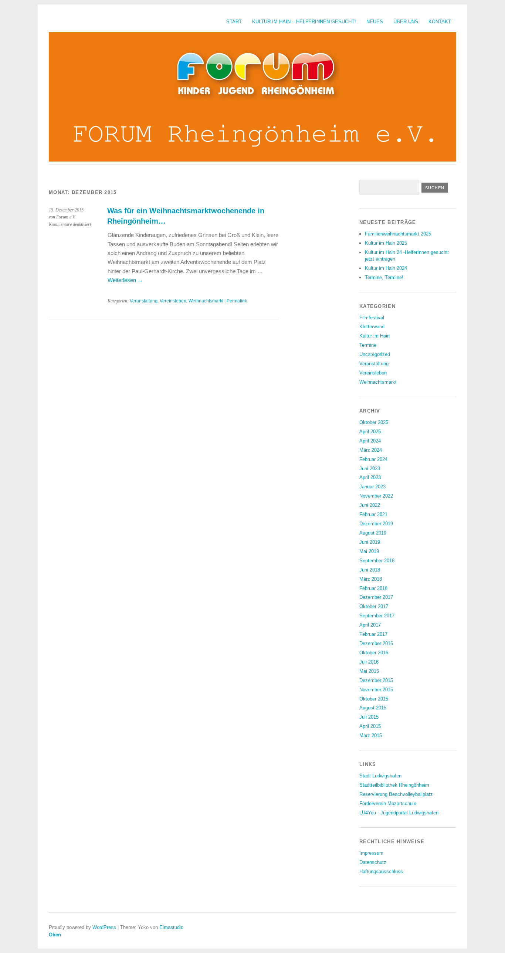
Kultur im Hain (374, 336)
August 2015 (372, 707)
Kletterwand (371, 326)
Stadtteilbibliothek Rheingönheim (394, 785)
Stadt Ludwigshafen (380, 776)
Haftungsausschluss (381, 871)
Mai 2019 (369, 551)
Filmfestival (371, 318)
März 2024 (370, 450)
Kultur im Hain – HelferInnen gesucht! (304, 21)
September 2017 (376, 615)
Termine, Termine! (384, 277)
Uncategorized (374, 354)
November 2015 (376, 689)
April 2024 (370, 441)
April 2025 (370, 431)
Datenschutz (372, 862)
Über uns (405, 21)
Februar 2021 (373, 514)
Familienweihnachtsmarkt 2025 (398, 234)
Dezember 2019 (376, 523)
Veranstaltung (143, 300)
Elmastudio (171, 927)
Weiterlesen (125, 280)
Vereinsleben (173, 300)
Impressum (371, 853)
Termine (367, 345)
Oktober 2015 (373, 699)
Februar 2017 (373, 634)
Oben (55, 934)
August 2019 (372, 533)
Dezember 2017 (376, 597)
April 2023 (370, 477)
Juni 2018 (369, 570)
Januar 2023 (372, 486)
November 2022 (376, 496)
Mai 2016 (369, 671)
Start (234, 21)
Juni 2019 (369, 542)
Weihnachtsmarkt (206, 300)
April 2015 (370, 726)
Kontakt (439, 21)
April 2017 (370, 625)
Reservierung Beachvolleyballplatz (396, 794)
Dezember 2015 (376, 680)
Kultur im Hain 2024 (386, 268)
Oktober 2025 (373, 422)
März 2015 (370, 735)
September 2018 (376, 560)
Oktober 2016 (373, 652)
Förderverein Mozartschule (387, 803)
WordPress (104, 927)
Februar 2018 (373, 588)
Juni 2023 (369, 468)
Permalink (237, 300)
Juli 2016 (369, 662)
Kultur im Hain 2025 (386, 243)
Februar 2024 (373, 459)
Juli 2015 (369, 717)
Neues (374, 21)
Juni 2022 (369, 505)
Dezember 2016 (376, 643)
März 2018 (370, 579)
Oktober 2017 (373, 606)
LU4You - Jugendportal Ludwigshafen (398, 812)
